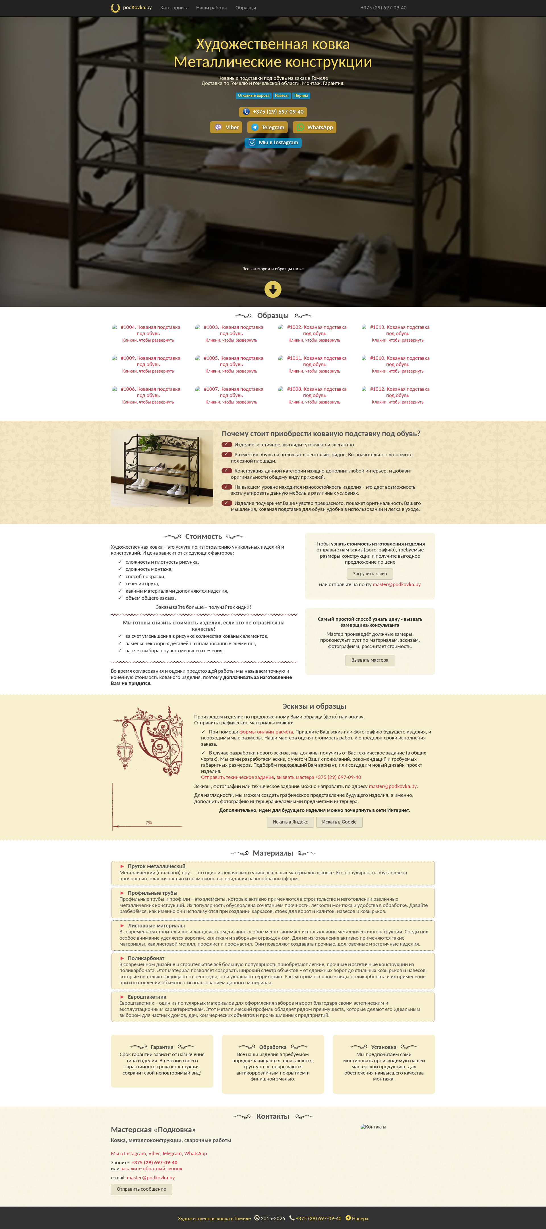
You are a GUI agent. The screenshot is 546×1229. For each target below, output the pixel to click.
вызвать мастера (295, 777)
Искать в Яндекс (290, 822)
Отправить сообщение (141, 1189)
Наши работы (211, 8)
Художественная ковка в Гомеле (215, 1219)
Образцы (245, 8)
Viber (232, 128)
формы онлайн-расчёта (266, 732)
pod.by (137, 8)
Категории (172, 8)
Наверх (359, 1219)
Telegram (273, 128)
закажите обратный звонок (151, 1169)
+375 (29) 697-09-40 (384, 8)
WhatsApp (320, 128)
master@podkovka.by (397, 585)
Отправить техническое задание (237, 777)
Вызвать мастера (370, 660)
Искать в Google (339, 822)
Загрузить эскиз (370, 574)
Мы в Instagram (278, 143)
